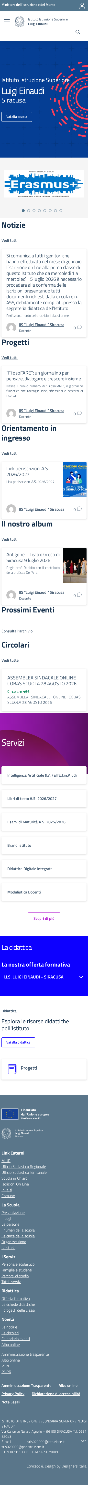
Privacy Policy (12, 1394)
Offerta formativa (15, 1298)
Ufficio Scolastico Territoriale (24, 1172)
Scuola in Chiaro (14, 1178)
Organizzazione (13, 1242)
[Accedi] (82, 5)
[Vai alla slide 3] (34, 210)
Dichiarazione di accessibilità (56, 1394)
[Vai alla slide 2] (28, 210)
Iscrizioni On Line (15, 1184)
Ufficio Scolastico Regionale (23, 1166)
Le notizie (9, 1327)
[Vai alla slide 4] (39, 210)
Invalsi (6, 1190)
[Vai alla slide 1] (23, 210)
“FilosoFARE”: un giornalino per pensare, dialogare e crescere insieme (43, 375)
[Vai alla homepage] (19, 21)
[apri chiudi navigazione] (7, 22)
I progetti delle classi (18, 1310)
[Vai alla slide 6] (50, 210)
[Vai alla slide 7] (55, 210)
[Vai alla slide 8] (60, 210)
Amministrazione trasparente (25, 1354)
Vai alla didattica (18, 1042)
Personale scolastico (17, 1264)
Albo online (10, 1344)
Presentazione (13, 1212)
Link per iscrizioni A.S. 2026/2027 (27, 471)
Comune (8, 1196)
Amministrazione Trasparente (26, 1385)
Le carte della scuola (18, 1236)
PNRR (6, 1372)
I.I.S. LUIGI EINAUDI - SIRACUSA (34, 977)
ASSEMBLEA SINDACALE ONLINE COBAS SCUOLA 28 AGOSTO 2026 (42, 680)
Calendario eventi (15, 1339)
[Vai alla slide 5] (44, 210)
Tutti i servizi (11, 1282)
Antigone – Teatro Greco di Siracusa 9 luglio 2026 (33, 557)
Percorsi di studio (15, 1276)
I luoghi (7, 1218)
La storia (8, 1247)
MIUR (6, 1161)
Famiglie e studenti (16, 1270)
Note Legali (10, 1402)
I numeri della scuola (18, 1230)
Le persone (10, 1224)
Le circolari (10, 1333)
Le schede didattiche (18, 1304)
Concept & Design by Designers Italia (57, 1466)
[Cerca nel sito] (78, 32)
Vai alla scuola (16, 116)
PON (5, 1366)
